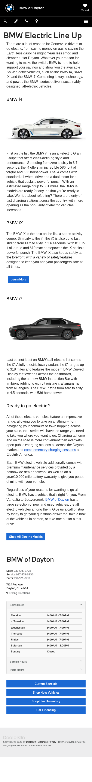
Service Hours (18, 661)
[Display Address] (37, 21)
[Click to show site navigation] (86, 22)
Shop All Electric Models (26, 537)
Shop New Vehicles (46, 692)
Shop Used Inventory (46, 701)
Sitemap (42, 741)
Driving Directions (19, 593)
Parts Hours (17, 669)
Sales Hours (17, 605)
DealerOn (31, 741)
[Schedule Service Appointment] (16, 21)
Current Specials (46, 684)
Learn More (18, 279)
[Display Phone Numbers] (26, 21)
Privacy (52, 741)
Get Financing (46, 710)
